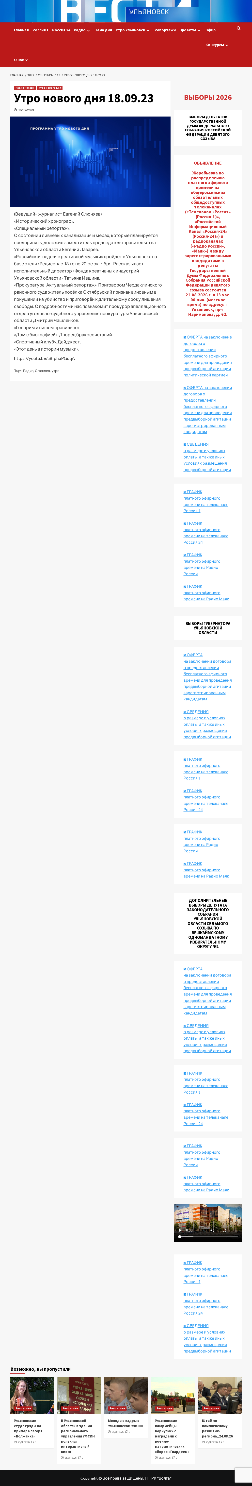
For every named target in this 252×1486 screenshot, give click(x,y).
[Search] (239, 28)
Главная (21, 29)
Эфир (210, 29)
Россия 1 (40, 29)
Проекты (187, 29)
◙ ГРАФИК (193, 491)
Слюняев (42, 371)
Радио (80, 29)
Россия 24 (61, 29)
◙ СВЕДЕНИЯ (196, 1025)
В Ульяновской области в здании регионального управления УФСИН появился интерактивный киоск (78, 1436)
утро (55, 371)
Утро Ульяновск (130, 29)
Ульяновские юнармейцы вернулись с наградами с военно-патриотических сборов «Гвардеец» (172, 1436)
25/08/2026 (24, 1442)
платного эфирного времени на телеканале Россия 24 (206, 535)
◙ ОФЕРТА (193, 968)
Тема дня (103, 29)
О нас (19, 59)
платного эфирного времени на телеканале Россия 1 (206, 504)
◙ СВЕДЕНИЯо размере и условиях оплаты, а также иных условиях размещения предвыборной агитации (207, 457)
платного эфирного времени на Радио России (202, 567)
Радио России (25, 87)
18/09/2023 (26, 110)
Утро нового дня (50, 87)
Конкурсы (214, 44)
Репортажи (165, 29)
